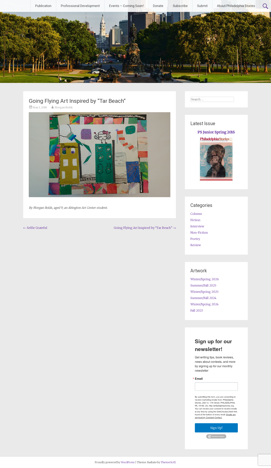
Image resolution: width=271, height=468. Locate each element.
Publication (43, 6)
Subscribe (180, 6)
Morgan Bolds (64, 107)
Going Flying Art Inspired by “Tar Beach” (145, 228)
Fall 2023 (196, 310)
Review (195, 245)
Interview (197, 226)
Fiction (195, 220)
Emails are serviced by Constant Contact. (215, 416)
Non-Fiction (199, 232)
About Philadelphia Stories (236, 6)
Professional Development (80, 6)
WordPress (128, 462)
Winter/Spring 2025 (204, 292)
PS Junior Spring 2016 (216, 132)
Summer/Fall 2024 (203, 298)
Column (196, 214)
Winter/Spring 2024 (204, 304)
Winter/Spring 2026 (204, 279)
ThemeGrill (168, 462)
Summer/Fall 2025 (203, 285)
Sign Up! (216, 428)
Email (199, 378)
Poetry (195, 239)
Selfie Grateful (35, 228)
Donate (158, 6)
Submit (202, 6)
